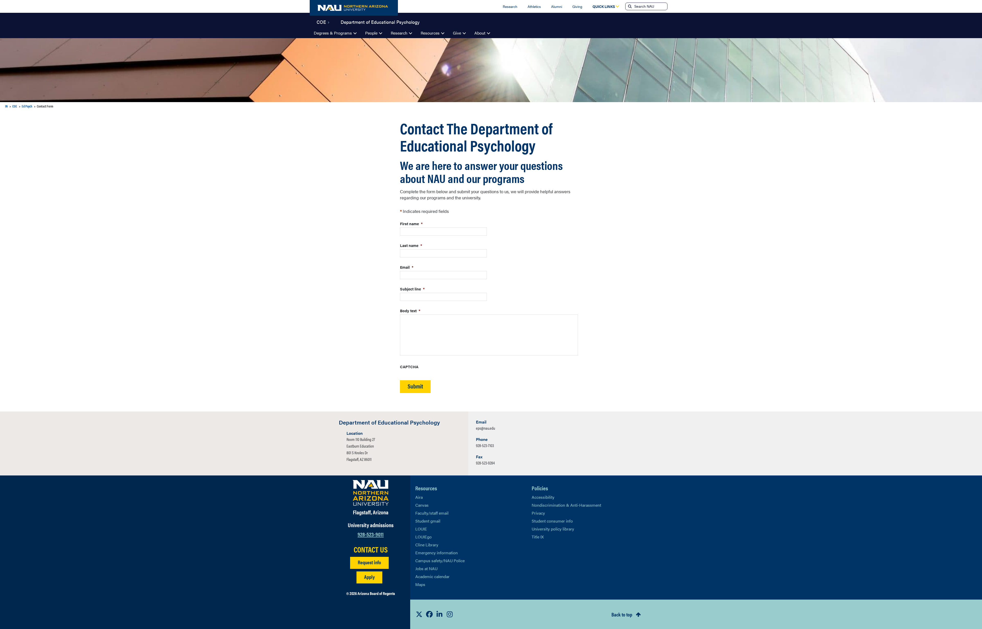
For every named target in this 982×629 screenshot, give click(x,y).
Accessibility (543, 497)
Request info (369, 562)
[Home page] (354, 8)
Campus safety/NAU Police (440, 560)
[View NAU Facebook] (429, 614)
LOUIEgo (423, 536)
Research (510, 6)
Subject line (412, 289)
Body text (410, 310)
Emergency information (436, 552)
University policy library (553, 528)
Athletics (534, 6)
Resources (430, 33)
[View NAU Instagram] (450, 614)
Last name (411, 245)
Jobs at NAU (426, 568)
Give (457, 33)
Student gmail (427, 520)
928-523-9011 (371, 534)
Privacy (538, 513)
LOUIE (421, 528)
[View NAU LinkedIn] (439, 614)
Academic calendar (432, 576)
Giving (577, 6)
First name (411, 223)
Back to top (621, 614)
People (371, 33)
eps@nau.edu (485, 428)
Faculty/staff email (432, 513)
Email (407, 267)
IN (6, 106)
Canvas (422, 505)
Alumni (556, 6)
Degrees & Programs (333, 33)
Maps (420, 584)
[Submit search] (629, 6)
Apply (369, 576)
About (479, 33)
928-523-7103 (485, 445)
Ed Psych (27, 106)
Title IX (538, 536)
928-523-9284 (485, 463)
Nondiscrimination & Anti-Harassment (566, 505)
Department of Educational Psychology (380, 21)
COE (321, 21)
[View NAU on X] (419, 614)
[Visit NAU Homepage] (371, 493)
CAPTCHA (409, 366)
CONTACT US (371, 549)
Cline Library (426, 544)
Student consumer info (552, 520)
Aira (419, 497)
